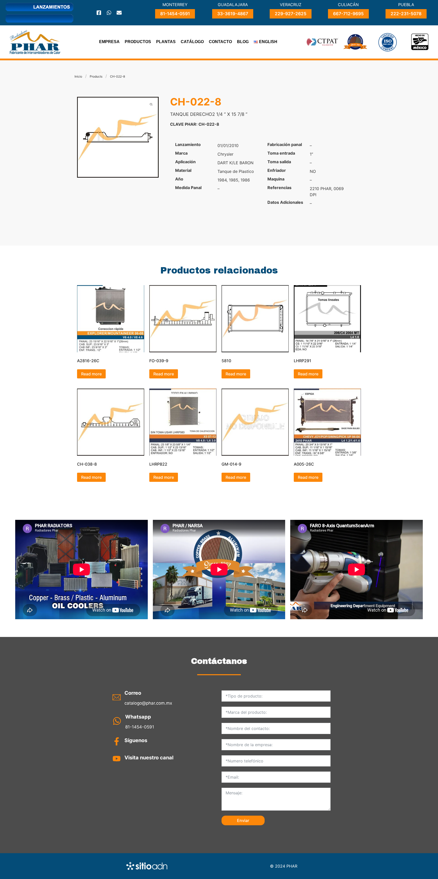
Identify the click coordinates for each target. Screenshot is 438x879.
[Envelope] (119, 13)
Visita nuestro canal (148, 758)
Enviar (243, 820)
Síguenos (135, 740)
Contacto (220, 42)
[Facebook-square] (99, 13)
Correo (132, 693)
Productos (138, 42)
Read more (91, 373)
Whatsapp (138, 717)
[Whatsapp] (109, 13)
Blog (243, 42)
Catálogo (192, 42)
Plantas (166, 42)
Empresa (109, 42)
